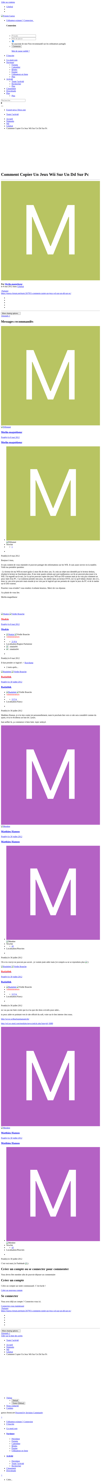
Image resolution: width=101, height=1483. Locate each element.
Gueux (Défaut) (18, 1403)
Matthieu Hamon (10, 831)
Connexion (17, 46)
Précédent (16, 1439)
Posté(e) (10, 437)
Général (20, 286)
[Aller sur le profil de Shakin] (5, 614)
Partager (4, 291)
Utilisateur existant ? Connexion (20, 20)
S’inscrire (10, 55)
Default (15, 1400)
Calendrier (16, 67)
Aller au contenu (8, 2)
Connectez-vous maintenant (12, 1306)
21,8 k (14, 641)
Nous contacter (12, 1406)
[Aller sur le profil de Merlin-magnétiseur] (50, 279)
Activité (9, 79)
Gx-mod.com (11, 60)
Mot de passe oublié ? (21, 51)
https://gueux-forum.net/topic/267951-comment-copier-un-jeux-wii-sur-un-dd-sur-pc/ (36, 293)
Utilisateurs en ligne (20, 74)
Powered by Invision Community (29, 1413)
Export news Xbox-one (16, 110)
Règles (14, 69)
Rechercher (16, 84)
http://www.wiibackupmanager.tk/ (15, 1019)
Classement (11, 88)
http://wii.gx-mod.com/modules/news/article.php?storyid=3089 (27, 1023)
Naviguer (10, 62)
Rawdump (29, 663)
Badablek (6, 687)
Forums (15, 65)
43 (13, 946)
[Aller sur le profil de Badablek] (6, 672)
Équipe (14, 72)
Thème (9, 1398)
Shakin (5, 629)
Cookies (9, 1408)
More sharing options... (11, 313)
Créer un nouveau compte (11, 1290)
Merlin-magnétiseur (13, 284)
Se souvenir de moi (19, 44)
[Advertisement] (51, 150)
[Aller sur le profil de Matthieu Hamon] (50, 824)
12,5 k (14, 699)
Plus (13, 77)
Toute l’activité (18, 81)
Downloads (11, 91)
